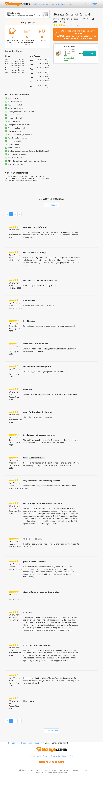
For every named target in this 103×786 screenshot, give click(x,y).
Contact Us (86, 770)
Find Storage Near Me (40, 4)
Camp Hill (38, 743)
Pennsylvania (26, 743)
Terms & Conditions (43, 770)
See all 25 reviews (74, 25)
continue (89, 53)
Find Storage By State (38, 756)
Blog (70, 4)
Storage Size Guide (58, 4)
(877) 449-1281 (91, 3)
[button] (10, 14)
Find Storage (13, 743)
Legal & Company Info (72, 770)
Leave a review (51, 205)
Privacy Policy (57, 770)
